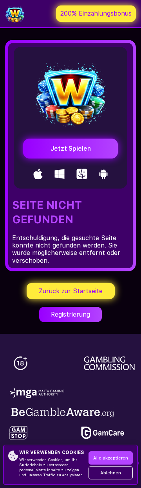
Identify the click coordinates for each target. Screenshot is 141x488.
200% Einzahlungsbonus (96, 13)
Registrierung (70, 314)
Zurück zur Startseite (71, 291)
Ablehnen (110, 473)
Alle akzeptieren (110, 458)
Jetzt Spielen (71, 148)
